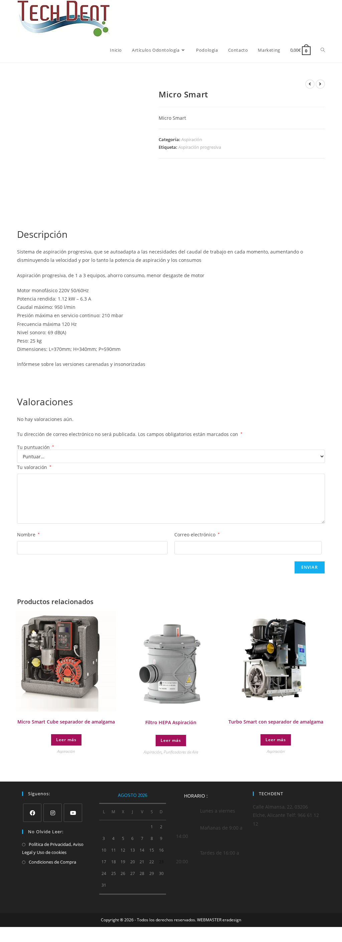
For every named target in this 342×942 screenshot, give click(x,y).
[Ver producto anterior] (310, 84)
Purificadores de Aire (181, 752)
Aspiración (191, 139)
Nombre (28, 534)
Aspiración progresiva (199, 147)
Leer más (66, 740)
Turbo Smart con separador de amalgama (275, 722)
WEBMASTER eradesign (219, 920)
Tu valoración (34, 467)
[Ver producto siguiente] (320, 84)
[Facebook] (32, 813)
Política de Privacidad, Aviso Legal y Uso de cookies (52, 848)
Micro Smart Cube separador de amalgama (66, 722)
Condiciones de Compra (52, 862)
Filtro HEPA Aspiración (170, 722)
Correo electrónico (197, 534)
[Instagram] (52, 813)
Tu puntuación (35, 447)
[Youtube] (73, 813)
